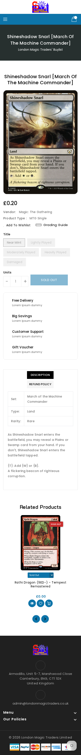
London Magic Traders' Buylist (40, 49)
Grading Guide (55, 225)
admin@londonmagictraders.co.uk (40, 703)
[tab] (40, 375)
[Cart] (74, 19)
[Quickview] (32, 603)
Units (7, 272)
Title (7, 234)
